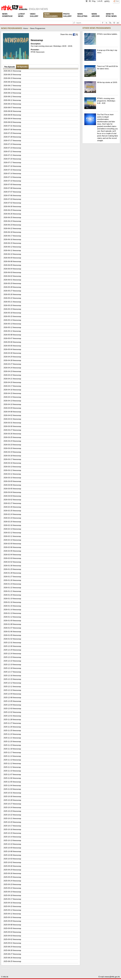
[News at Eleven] (101, 60)
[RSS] (110, 23)
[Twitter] (106, 23)
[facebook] (103, 23)
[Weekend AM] (101, 76)
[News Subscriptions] (118, 23)
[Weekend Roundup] (101, 92)
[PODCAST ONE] (114, 23)
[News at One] (101, 44)
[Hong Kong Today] (101, 108)
